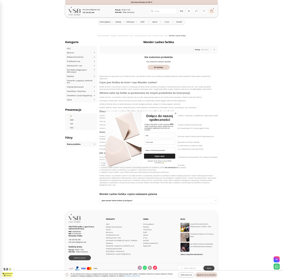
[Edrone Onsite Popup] (141, 139)
